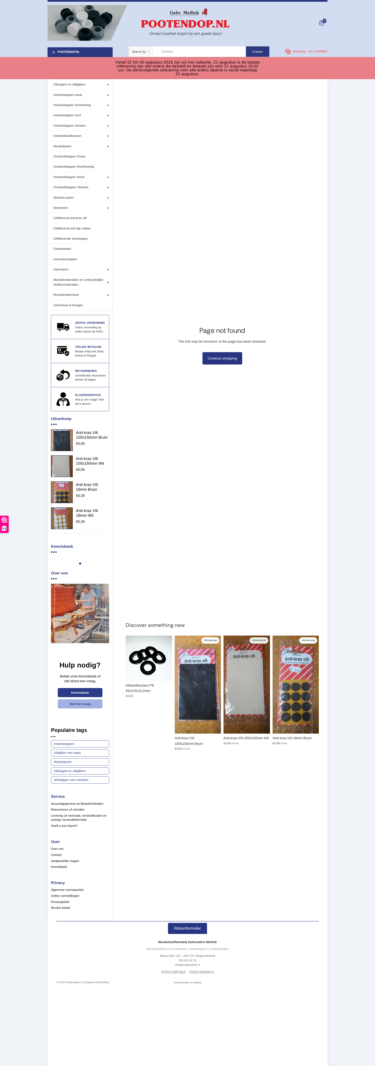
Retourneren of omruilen (68, 809)
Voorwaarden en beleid (187, 982)
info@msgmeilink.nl (187, 964)
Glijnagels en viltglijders (70, 771)
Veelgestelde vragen (65, 861)
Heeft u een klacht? (64, 825)
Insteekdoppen (64, 744)
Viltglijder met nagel (67, 752)
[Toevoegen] (165, 674)
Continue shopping (222, 358)
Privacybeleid (60, 902)
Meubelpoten (63, 762)
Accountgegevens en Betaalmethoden (77, 803)
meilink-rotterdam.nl (201, 971)
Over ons (57, 848)
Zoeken (257, 51)
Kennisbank (80, 692)
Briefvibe (104, 982)
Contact (56, 855)
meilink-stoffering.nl (173, 971)
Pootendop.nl (73, 982)
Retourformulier (187, 928)
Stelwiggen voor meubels (71, 780)
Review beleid (60, 907)
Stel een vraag (80, 704)
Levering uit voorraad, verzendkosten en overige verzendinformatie (79, 818)
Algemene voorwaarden (67, 889)
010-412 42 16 (187, 960)
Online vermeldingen (65, 896)
